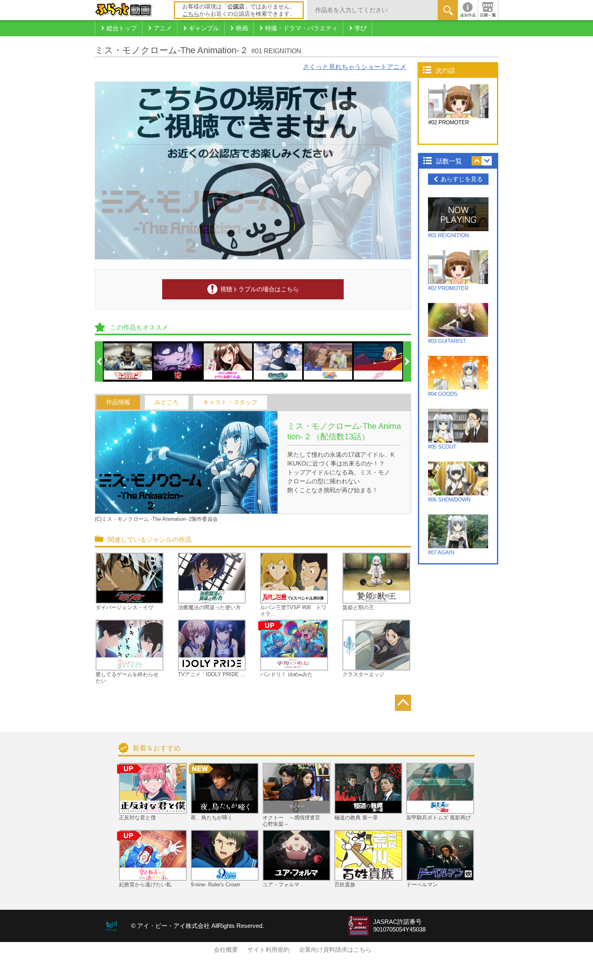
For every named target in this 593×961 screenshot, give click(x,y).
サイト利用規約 (268, 949)
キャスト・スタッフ (230, 402)
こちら (190, 13)
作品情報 (118, 402)
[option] (128, 361)
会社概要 (226, 949)
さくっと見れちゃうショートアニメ (354, 66)
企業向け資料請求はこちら (335, 949)
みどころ (167, 402)
